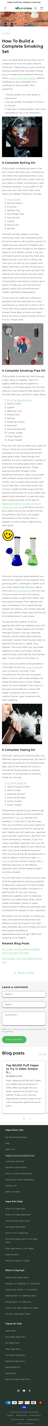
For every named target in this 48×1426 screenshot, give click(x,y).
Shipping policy (33, 1419)
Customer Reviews (14, 1161)
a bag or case (32, 667)
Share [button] (7, 33)
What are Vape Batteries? (18, 1214)
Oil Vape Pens (12, 1343)
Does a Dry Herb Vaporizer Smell (22, 1308)
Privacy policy (35, 1415)
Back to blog (26, 972)
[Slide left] (18, 1118)
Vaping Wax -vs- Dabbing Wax (20, 1295)
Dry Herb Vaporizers (15, 1337)
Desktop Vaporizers (15, 1361)
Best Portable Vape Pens (17, 1379)
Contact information (25, 1424)
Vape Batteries (12, 1367)
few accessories (22, 590)
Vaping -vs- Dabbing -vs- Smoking (22, 1283)
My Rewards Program (16, 1137)
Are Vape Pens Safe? (15, 1227)
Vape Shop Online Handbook (19, 1179)
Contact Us (11, 1185)
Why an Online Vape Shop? (19, 1173)
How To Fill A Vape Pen (16, 1233)
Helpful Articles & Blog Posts (19, 1155)
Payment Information (16, 1167)
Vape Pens (10, 1331)
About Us (10, 1149)
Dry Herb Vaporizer (17, 783)
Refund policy (21, 1415)
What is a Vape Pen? (15, 1208)
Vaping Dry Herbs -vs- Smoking (21, 1289)
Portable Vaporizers (15, 1355)
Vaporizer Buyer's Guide (17, 1260)
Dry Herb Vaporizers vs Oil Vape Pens (21, 1241)
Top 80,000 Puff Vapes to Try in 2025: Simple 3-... (22, 1069)
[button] (5, 8)
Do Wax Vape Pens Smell (17, 1314)
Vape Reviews (12, 1254)
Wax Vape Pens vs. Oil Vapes (19, 1248)
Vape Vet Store (22, 1412)
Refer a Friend (12, 1191)
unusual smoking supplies (22, 78)
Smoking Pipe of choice (19, 400)
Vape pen (20, 817)
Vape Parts (10, 1373)
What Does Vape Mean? (17, 1277)
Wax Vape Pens (13, 1349)
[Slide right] (30, 1118)
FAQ (7, 1143)
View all (42, 1054)
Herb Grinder (14, 199)
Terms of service (17, 1419)
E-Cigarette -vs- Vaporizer (18, 1302)
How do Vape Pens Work (17, 1221)
